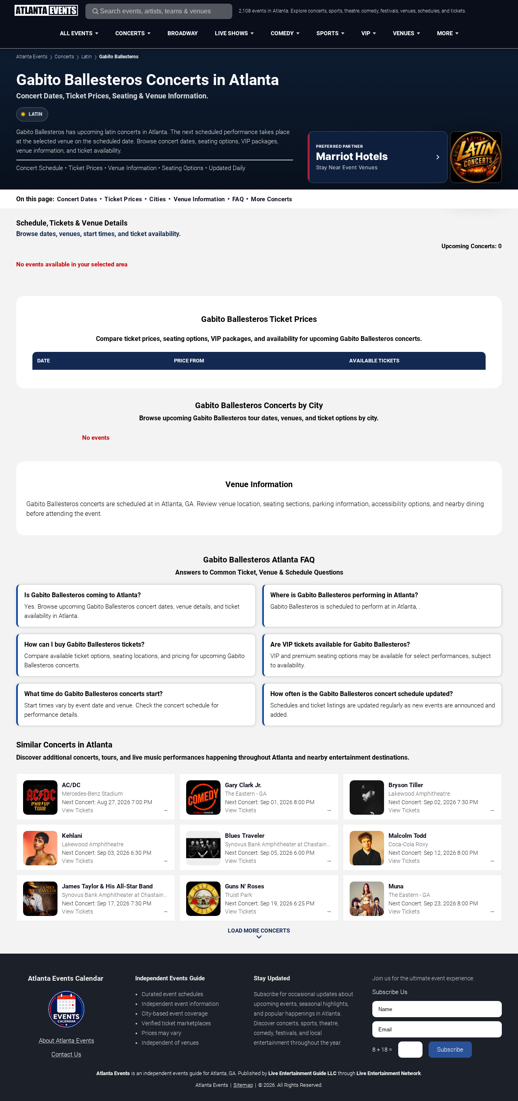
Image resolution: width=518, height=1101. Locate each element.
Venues (403, 33)
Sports (327, 33)
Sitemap (243, 1085)
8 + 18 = (382, 1049)
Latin (86, 57)
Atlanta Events (31, 57)
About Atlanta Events (66, 1040)
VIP (365, 33)
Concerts (130, 33)
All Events (76, 33)
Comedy (282, 33)
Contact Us (66, 1054)
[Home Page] (46, 10)
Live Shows (231, 33)
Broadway (183, 33)
